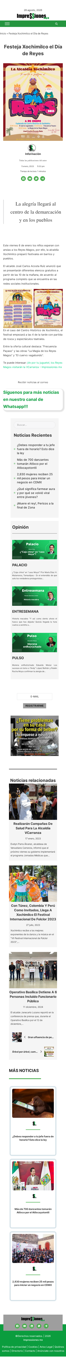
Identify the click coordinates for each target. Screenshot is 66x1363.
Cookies (33, 1346)
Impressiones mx (33, 1339)
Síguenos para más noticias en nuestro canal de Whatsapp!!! (31, 399)
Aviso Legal (46, 1346)
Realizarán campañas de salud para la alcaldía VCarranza (33, 828)
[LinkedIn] (31, 1326)
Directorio (17, 1350)
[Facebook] (23, 178)
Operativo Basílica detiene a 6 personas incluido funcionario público (33, 996)
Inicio (3, 33)
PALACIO (19, 565)
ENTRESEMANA (25, 611)
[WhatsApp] (36, 178)
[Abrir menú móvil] (7, 23)
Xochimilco (9, 254)
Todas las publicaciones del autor (33, 160)
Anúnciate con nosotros (50, 1350)
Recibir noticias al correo (33, 382)
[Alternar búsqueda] (56, 23)
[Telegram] (42, 178)
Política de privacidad (14, 1346)
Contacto (30, 1350)
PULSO (18, 658)
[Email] (29, 178)
